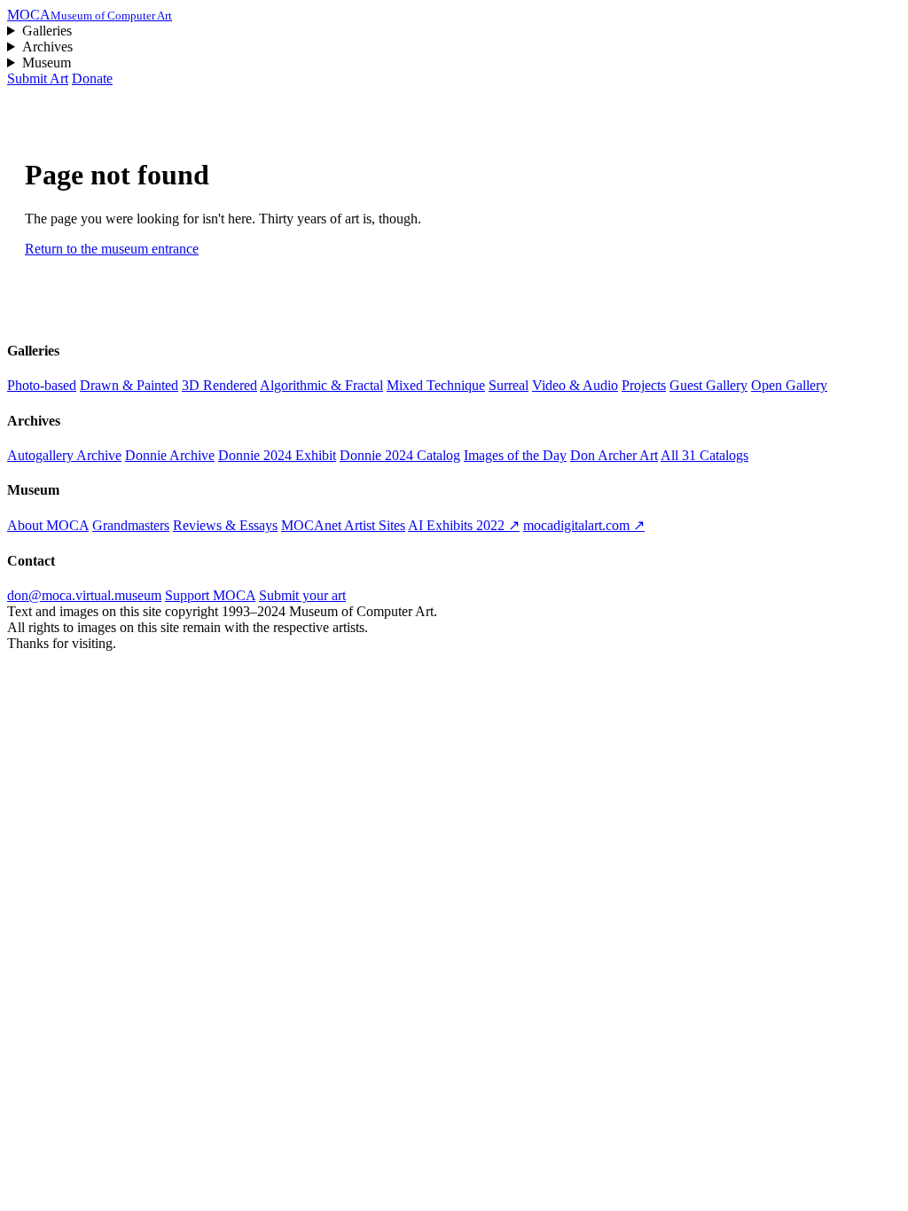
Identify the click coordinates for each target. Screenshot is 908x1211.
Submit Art (37, 78)
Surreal (508, 385)
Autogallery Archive (64, 455)
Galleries (47, 30)
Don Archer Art (614, 455)
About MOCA (48, 525)
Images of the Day (515, 455)
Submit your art (302, 595)
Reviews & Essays (225, 525)
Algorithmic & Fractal (321, 385)
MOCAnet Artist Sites (343, 525)
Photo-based (41, 385)
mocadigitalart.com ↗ (584, 525)
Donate (92, 78)
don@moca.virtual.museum (84, 595)
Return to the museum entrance (112, 248)
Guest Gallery (708, 385)
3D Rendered (219, 385)
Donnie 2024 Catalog (400, 455)
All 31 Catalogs (704, 455)
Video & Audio (575, 385)
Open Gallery (789, 385)
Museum (46, 62)
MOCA (89, 14)
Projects (644, 385)
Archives (47, 46)
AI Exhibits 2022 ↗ (464, 525)
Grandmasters (130, 525)
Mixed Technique (436, 385)
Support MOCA (210, 595)
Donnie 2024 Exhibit (277, 455)
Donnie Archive (170, 455)
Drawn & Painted (129, 385)
